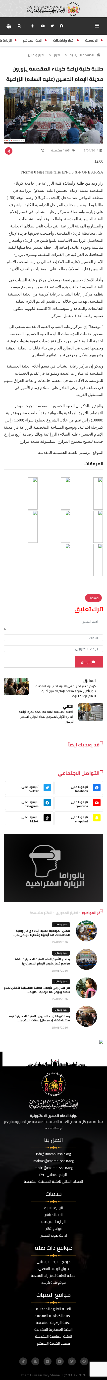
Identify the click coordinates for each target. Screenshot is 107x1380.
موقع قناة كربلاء (53, 1282)
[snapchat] (35, 1361)
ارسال (85, 662)
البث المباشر (54, 1214)
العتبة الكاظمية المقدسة (53, 1315)
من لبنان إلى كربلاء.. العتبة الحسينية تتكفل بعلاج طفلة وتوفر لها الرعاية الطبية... (37, 990)
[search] (19, 26)
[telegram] (48, 1361)
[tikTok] (23, 1361)
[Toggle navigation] (97, 25)
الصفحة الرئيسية (82, 55)
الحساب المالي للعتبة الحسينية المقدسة (53, 1181)
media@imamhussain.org (54, 1167)
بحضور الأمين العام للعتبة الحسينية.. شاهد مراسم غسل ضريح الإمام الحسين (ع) (41, 961)
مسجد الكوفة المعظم (53, 1343)
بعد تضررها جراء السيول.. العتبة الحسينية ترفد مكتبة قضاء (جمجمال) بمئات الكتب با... (39, 1018)
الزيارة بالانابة (53, 1208)
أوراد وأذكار (54, 1228)
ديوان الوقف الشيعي (53, 1268)
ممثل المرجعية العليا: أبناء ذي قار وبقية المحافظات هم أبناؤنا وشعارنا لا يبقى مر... (41, 933)
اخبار (57, 55)
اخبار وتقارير (36, 55)
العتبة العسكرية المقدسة (53, 1329)
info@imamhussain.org (53, 1154)
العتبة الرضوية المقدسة (53, 1322)
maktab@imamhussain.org (53, 1161)
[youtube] (42, 26)
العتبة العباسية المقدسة (53, 1336)
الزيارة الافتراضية (53, 1221)
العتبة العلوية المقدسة (53, 1309)
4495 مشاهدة (60, 150)
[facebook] (61, 26)
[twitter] (52, 26)
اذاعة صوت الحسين (53, 1235)
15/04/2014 (90, 150)
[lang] (9, 26)
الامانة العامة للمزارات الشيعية (53, 1275)
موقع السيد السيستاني (53, 1261)
